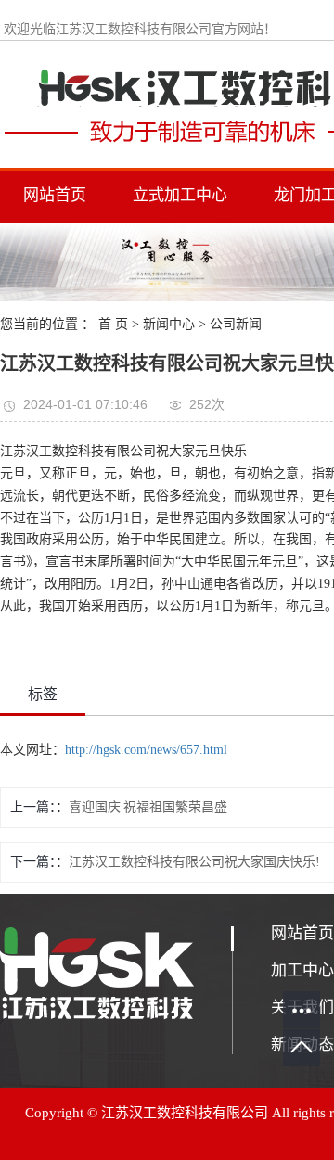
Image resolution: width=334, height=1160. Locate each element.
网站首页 (54, 195)
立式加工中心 (180, 195)
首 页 (113, 324)
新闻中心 (169, 324)
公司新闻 (236, 324)
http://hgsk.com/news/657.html (146, 750)
